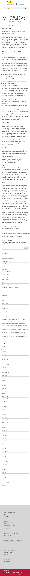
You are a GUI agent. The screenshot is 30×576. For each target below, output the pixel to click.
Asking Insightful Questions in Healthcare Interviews (14, 332)
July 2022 (4, 469)
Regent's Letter (5, 303)
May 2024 (4, 412)
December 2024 (5, 396)
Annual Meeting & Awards (8, 258)
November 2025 (5, 367)
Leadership (4, 290)
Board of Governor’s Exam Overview (13, 538)
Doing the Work (5, 279)
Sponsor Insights (5, 308)
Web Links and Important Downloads (13, 540)
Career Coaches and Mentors (11, 544)
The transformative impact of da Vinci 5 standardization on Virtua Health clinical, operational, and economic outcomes (15, 336)
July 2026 (4, 346)
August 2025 (4, 375)
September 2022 (5, 464)
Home (5, 514)
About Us (6, 516)
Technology (4, 311)
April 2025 (4, 385)
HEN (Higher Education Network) (9, 284)
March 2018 (4, 480)
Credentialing (7, 535)
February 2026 (5, 359)
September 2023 (5, 433)
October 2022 (5, 461)
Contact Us (7, 528)
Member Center (8, 552)
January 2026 (5, 362)
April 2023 (4, 446)
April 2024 (4, 414)
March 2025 (4, 388)
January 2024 (5, 422)
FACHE (3, 282)
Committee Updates (6, 271)
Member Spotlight (6, 292)
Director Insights (5, 274)
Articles (3, 266)
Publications (7, 561)
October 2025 (5, 370)
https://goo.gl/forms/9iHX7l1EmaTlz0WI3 (16, 101)
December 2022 (5, 456)
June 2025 (4, 380)
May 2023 (4, 443)
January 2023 (5, 454)
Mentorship (4, 295)
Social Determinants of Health (8, 305)
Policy (3, 300)
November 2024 (5, 398)
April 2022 (4, 477)
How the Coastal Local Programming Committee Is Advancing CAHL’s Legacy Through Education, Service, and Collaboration (14, 325)
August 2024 (4, 404)
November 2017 (5, 485)
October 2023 (5, 430)
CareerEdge (7, 557)
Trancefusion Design (15, 574)
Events (6, 523)
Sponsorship (7, 521)
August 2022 (4, 467)
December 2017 (5, 482)
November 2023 (5, 427)
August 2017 (4, 488)
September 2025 (5, 372)
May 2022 (4, 474)
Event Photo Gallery (9, 525)
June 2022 (4, 472)
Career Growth (5, 269)
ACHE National (5, 256)
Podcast (3, 298)
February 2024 (5, 419)
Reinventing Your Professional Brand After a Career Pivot (15, 329)
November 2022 (5, 459)
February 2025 (5, 391)
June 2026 (4, 349)
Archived (19, 21)
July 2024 (4, 406)
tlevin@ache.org (8, 238)
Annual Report (5, 261)
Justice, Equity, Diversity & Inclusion (10, 287)
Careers (6, 542)
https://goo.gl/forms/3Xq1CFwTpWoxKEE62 (17, 105)
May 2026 (4, 351)
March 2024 (4, 417)
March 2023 (4, 448)
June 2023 (4, 440)
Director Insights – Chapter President (10, 277)
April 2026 (4, 354)
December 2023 (5, 425)
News (5, 519)
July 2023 (4, 438)
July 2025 (4, 377)
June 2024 (4, 409)
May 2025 (4, 383)
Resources (7, 559)
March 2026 (4, 356)
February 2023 (5, 451)
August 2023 (4, 435)
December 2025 (5, 364)
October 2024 (5, 401)
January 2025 (5, 393)
